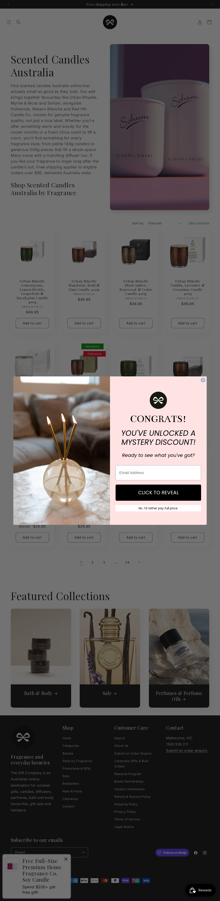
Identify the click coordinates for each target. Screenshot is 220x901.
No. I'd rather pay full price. (158, 508)
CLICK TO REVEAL (158, 492)
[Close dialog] (203, 380)
